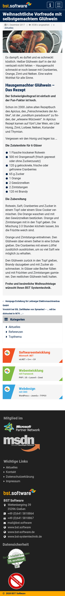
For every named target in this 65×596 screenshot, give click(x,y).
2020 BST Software (15, 593)
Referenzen (16, 332)
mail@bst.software (20, 522)
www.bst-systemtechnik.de (25, 536)
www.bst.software (19, 527)
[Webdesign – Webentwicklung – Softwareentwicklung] (17, 5)
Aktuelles (9, 28)
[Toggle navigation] (58, 5)
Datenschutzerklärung (20, 476)
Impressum (13, 481)
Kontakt (11, 472)
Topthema (15, 336)
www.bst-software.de (21, 532)
